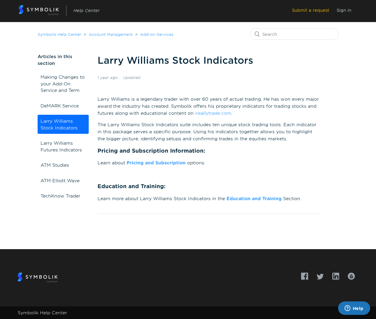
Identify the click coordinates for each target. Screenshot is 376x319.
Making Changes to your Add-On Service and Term (63, 83)
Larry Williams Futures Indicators (61, 146)
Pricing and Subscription (156, 162)
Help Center (86, 10)
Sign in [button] (344, 10)
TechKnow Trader (60, 195)
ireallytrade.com (213, 113)
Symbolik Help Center (59, 34)
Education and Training (254, 198)
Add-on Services (157, 34)
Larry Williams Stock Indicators (59, 124)
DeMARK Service (60, 105)
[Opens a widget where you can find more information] (354, 308)
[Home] (39, 10)
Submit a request (310, 10)
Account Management (111, 34)
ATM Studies (55, 165)
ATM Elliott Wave (60, 180)
